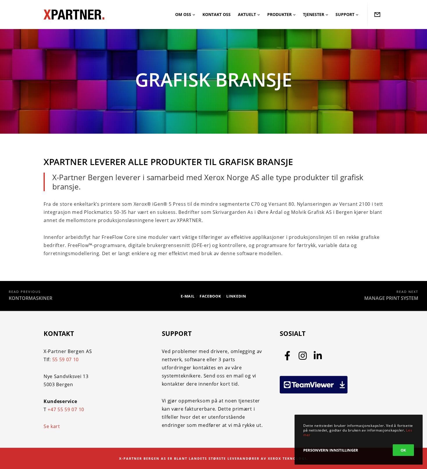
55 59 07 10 (65, 359)
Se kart (52, 426)
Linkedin (236, 296)
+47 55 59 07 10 (66, 409)
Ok (403, 450)
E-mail (187, 296)
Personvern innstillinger (330, 450)
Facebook (210, 296)
